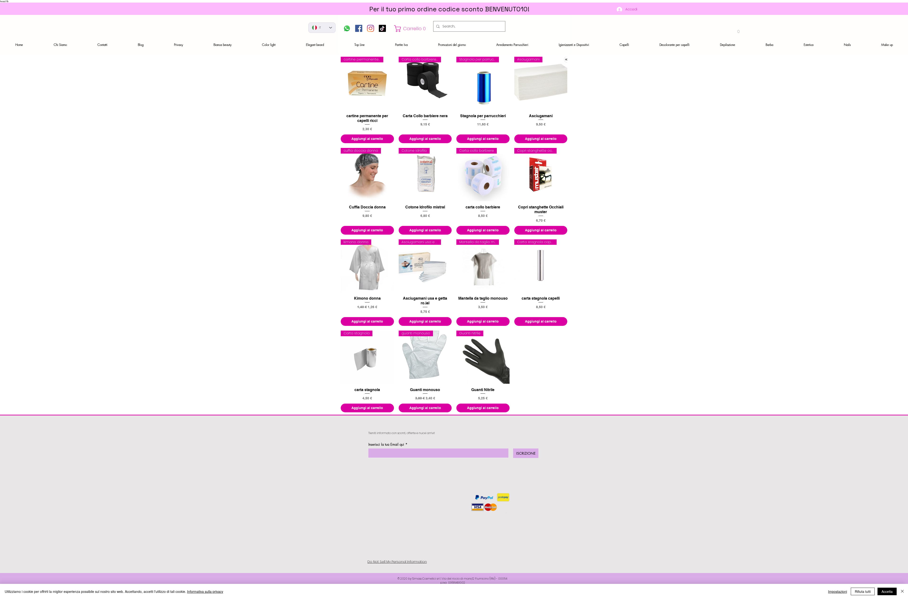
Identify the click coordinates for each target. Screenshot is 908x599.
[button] (411, 28)
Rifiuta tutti (863, 591)
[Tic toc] (382, 28)
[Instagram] (370, 28)
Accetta (887, 591)
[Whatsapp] (346, 28)
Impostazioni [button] (837, 591)
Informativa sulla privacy (205, 591)
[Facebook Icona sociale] (358, 28)
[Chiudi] (902, 591)
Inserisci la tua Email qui (386, 444)
